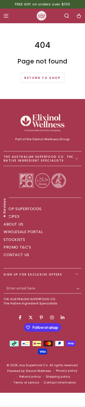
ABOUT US (13, 224)
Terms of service (26, 382)
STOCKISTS (14, 239)
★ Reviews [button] (4, 207)
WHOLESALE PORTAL (23, 232)
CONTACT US (16, 255)
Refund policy (30, 377)
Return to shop (42, 78)
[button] (66, 16)
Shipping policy (58, 377)
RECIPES (11, 216)
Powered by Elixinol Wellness (29, 371)
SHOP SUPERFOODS (23, 209)
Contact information (60, 382)
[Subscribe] (78, 289)
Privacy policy (67, 371)
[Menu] (6, 16)
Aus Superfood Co (33, 365)
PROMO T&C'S (17, 247)
